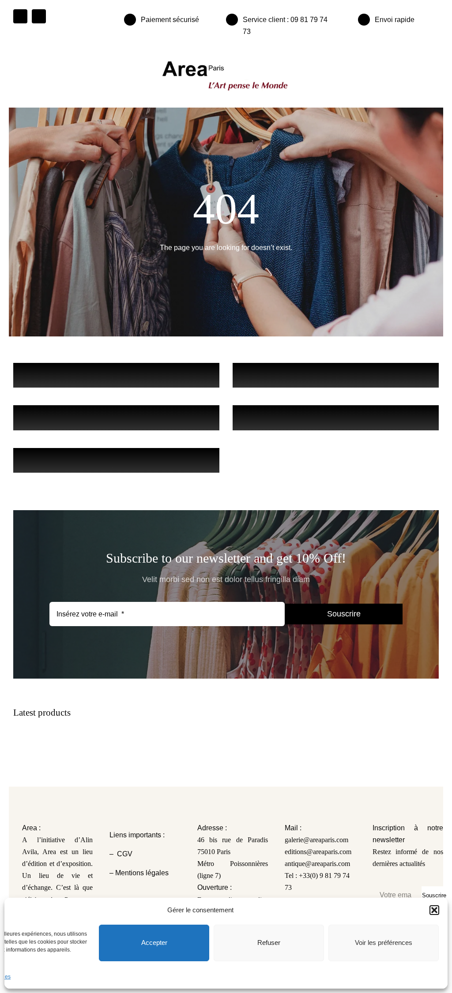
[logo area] (226, 61)
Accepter (154, 942)
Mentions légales (141, 873)
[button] (434, 910)
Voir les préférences (383, 942)
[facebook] (20, 16)
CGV (125, 854)
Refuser (268, 942)
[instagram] (39, 16)
